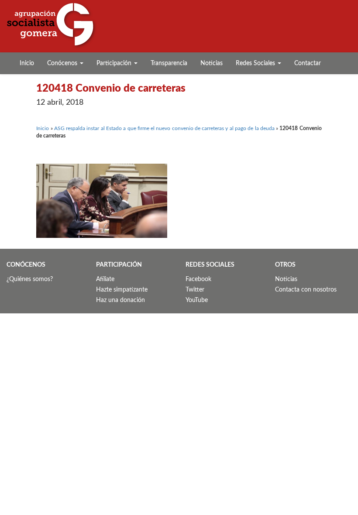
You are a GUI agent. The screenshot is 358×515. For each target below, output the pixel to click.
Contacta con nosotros (306, 290)
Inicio (27, 63)
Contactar (307, 63)
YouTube (197, 300)
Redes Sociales (256, 63)
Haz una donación (120, 300)
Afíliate (105, 279)
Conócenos (63, 63)
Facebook (198, 279)
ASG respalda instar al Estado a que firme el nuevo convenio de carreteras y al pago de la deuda (164, 128)
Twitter (195, 290)
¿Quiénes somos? (30, 279)
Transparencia (169, 63)
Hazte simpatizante (122, 290)
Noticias (211, 63)
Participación (114, 63)
